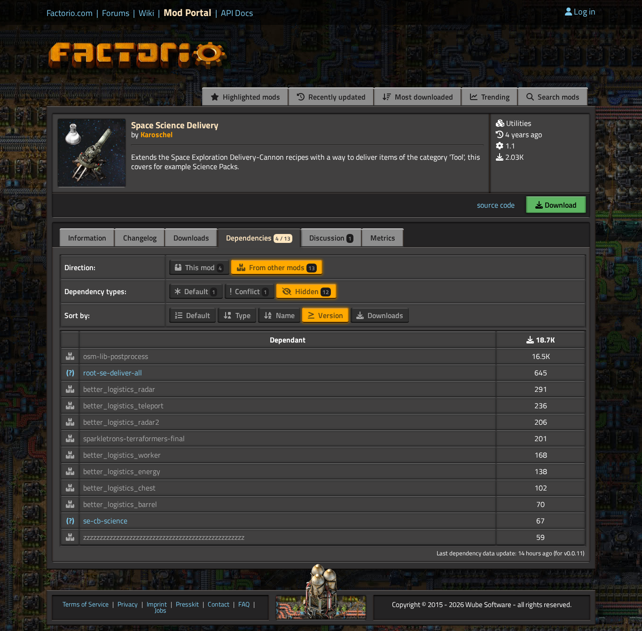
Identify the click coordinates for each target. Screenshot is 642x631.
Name (284, 315)
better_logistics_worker (122, 454)
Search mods (557, 96)
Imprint (157, 604)
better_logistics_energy (121, 471)
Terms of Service (86, 604)
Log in (584, 11)
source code (496, 204)
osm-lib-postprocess (115, 356)
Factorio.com (70, 13)
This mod (202, 267)
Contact (218, 604)
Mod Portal (187, 12)
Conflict (250, 291)
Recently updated (336, 96)
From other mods (281, 267)
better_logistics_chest (119, 487)
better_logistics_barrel (120, 504)
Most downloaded (423, 96)
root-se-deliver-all (112, 372)
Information (87, 237)
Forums (115, 13)
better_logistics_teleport (123, 405)
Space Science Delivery (175, 125)
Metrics (382, 237)
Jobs (160, 611)
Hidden (311, 291)
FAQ (244, 604)
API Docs (237, 13)
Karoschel (156, 134)
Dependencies (258, 237)
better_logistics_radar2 (121, 422)
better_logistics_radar (119, 389)
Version (329, 315)
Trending (494, 96)
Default (198, 291)
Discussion (330, 237)
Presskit (187, 604)
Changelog (140, 237)
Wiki (146, 13)
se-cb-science (105, 520)
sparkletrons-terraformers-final (134, 438)
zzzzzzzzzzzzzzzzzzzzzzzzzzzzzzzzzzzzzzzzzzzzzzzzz (163, 537)
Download (560, 204)
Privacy (127, 604)
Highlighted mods (250, 96)
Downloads (191, 237)
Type (242, 315)
